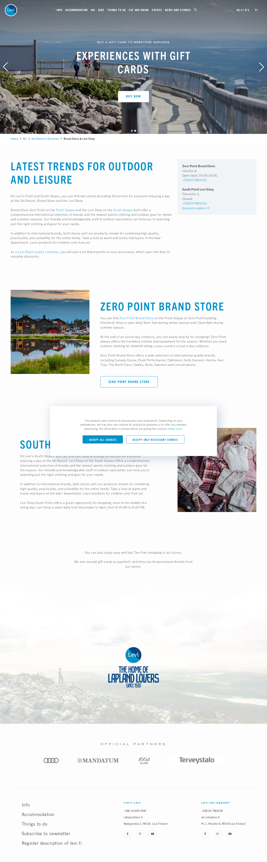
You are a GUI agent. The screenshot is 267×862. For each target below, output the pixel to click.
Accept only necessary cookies (155, 439)
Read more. (175, 428)
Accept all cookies (103, 439)
